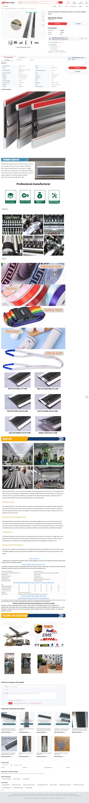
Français (28, 795)
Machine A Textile (53, 784)
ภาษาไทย (64, 795)
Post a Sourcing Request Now (35, 703)
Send (10, 703)
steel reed (68, 767)
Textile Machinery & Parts (23, 8)
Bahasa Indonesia (78, 795)
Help (66, 6)
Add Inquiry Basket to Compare (23, 47)
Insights (75, 794)
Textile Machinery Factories (42, 784)
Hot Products (15, 794)
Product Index (65, 794)
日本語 (58, 795)
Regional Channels (59, 794)
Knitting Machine (26, 779)
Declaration (57, 798)
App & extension (73, 6)
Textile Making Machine (6, 787)
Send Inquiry (57, 23)
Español (20, 795)
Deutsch (42, 795)
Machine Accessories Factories (29, 784)
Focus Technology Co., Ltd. (36, 798)
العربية (51, 795)
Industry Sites (52, 794)
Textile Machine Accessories (78, 784)
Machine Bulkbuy (29, 787)
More (2, 789)
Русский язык (33, 795)
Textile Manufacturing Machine (65, 784)
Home (2, 8)
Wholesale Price (46, 794)
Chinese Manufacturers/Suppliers (30, 794)
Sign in (86, 3)
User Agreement (51, 798)
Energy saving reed (48, 767)
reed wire (3, 767)
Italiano (38, 795)
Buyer (60, 6)
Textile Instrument (17, 779)
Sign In (49, 51)
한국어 (54, 795)
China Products (20, 794)
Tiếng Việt (72, 795)
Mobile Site (71, 794)
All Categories (5, 6)
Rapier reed (25, 767)
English (16, 795)
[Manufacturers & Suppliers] (7, 2)
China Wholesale (39, 794)
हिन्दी (60, 795)
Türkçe (68, 795)
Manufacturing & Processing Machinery (11, 8)
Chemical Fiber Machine (6, 779)
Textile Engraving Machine (18, 787)
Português (24, 795)
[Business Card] (86, 62)
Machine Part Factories (16, 784)
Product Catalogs (18, 765)
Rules (87, 6)
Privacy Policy (62, 798)
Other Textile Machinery (32, 8)
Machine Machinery (6, 784)
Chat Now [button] (79, 23)
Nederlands (47, 795)
